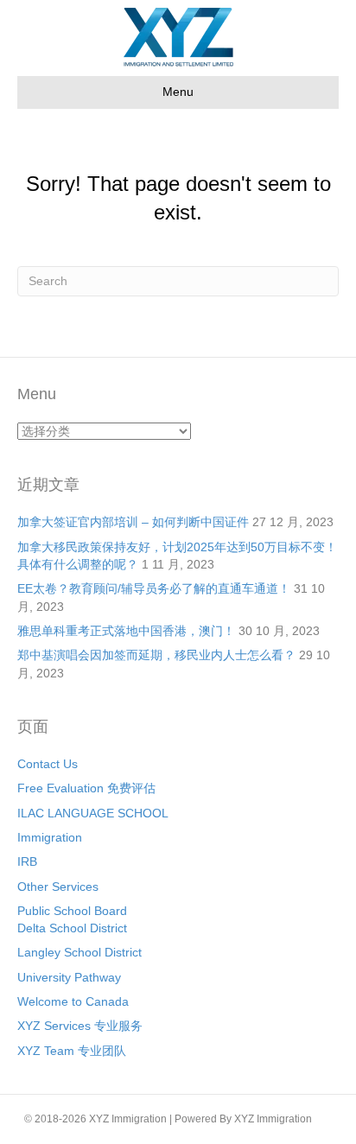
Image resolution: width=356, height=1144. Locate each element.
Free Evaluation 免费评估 (86, 788)
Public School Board (72, 911)
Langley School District (79, 952)
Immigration (49, 837)
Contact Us (47, 764)
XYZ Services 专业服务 (80, 1026)
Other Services (58, 886)
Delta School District (72, 928)
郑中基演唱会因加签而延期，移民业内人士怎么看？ (156, 655)
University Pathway (69, 977)
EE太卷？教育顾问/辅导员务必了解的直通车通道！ (153, 588)
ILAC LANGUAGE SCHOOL (92, 813)
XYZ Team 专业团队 (71, 1051)
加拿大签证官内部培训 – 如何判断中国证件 (133, 522)
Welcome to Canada (73, 1001)
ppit (323, 1119)
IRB (27, 861)
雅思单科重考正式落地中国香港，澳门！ (126, 631)
